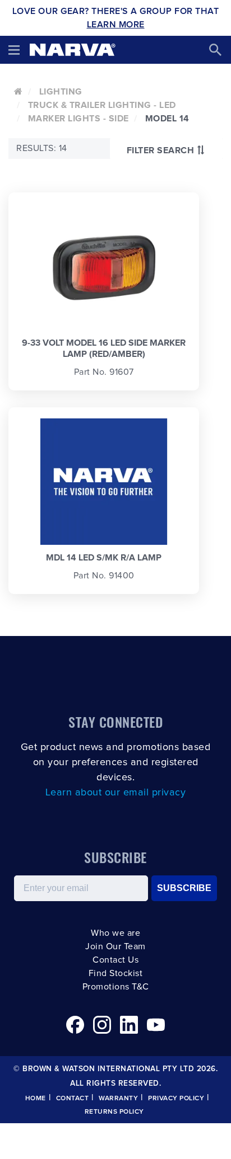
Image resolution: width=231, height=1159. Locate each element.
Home (35, 1098)
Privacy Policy (176, 1098)
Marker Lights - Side (78, 118)
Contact (72, 1098)
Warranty (118, 1098)
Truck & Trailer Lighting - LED (102, 105)
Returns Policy (114, 1112)
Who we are (115, 933)
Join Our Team (115, 946)
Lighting (60, 91)
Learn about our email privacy (115, 793)
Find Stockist (116, 973)
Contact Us (115, 959)
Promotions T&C (115, 986)
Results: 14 (41, 148)
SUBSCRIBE (184, 888)
